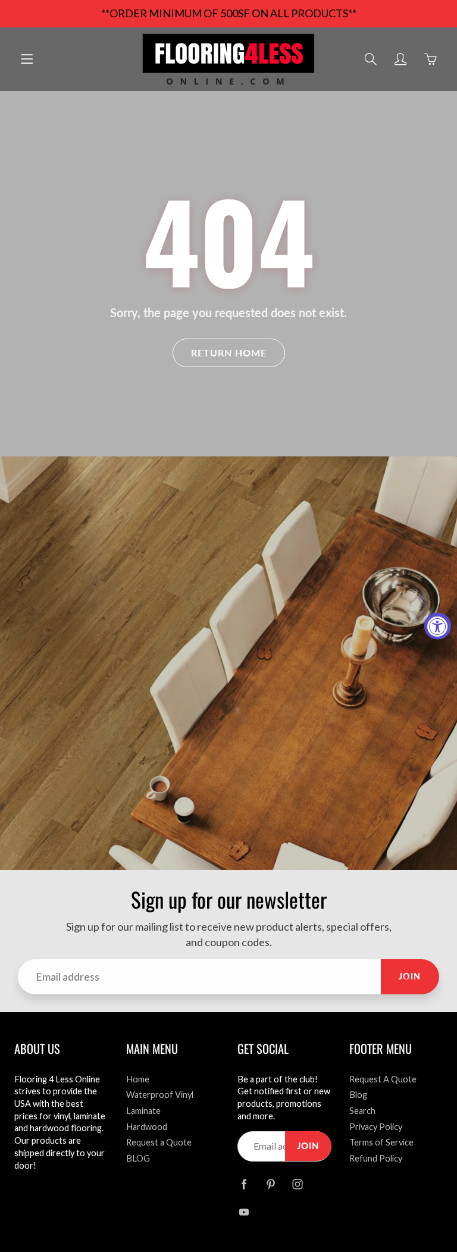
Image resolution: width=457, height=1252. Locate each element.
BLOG (138, 1158)
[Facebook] (243, 1183)
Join (410, 976)
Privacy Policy (375, 1127)
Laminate (143, 1111)
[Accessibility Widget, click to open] (437, 626)
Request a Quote (159, 1142)
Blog (358, 1095)
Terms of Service (381, 1142)
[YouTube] (243, 1212)
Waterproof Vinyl (159, 1095)
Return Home (229, 352)
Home (137, 1079)
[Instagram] (297, 1183)
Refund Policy (375, 1158)
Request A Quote (383, 1079)
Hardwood (146, 1127)
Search (362, 1111)
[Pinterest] (270, 1183)
